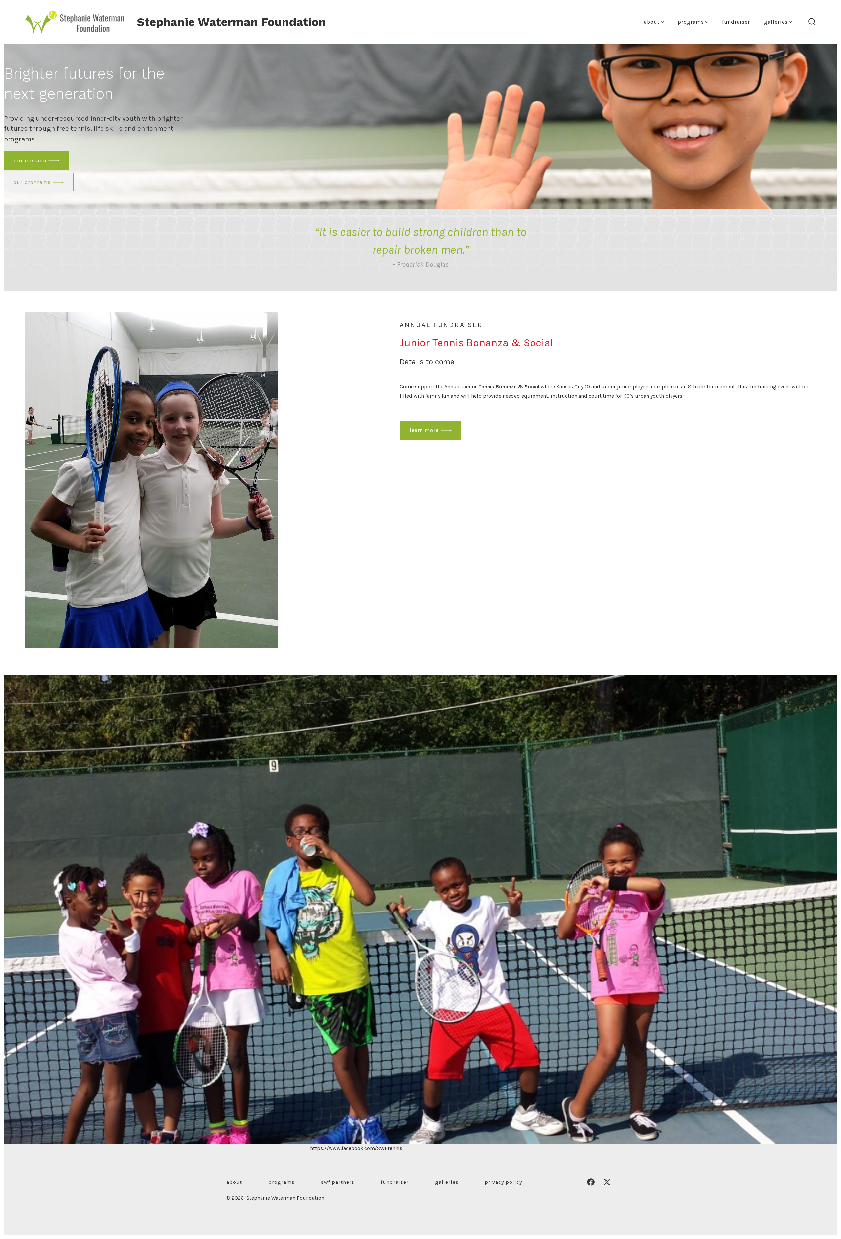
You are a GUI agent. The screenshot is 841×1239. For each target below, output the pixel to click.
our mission (30, 160)
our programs (32, 182)
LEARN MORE (424, 430)
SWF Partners (337, 1182)
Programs (691, 22)
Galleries (776, 22)
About (652, 22)
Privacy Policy (503, 1182)
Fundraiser (736, 22)
